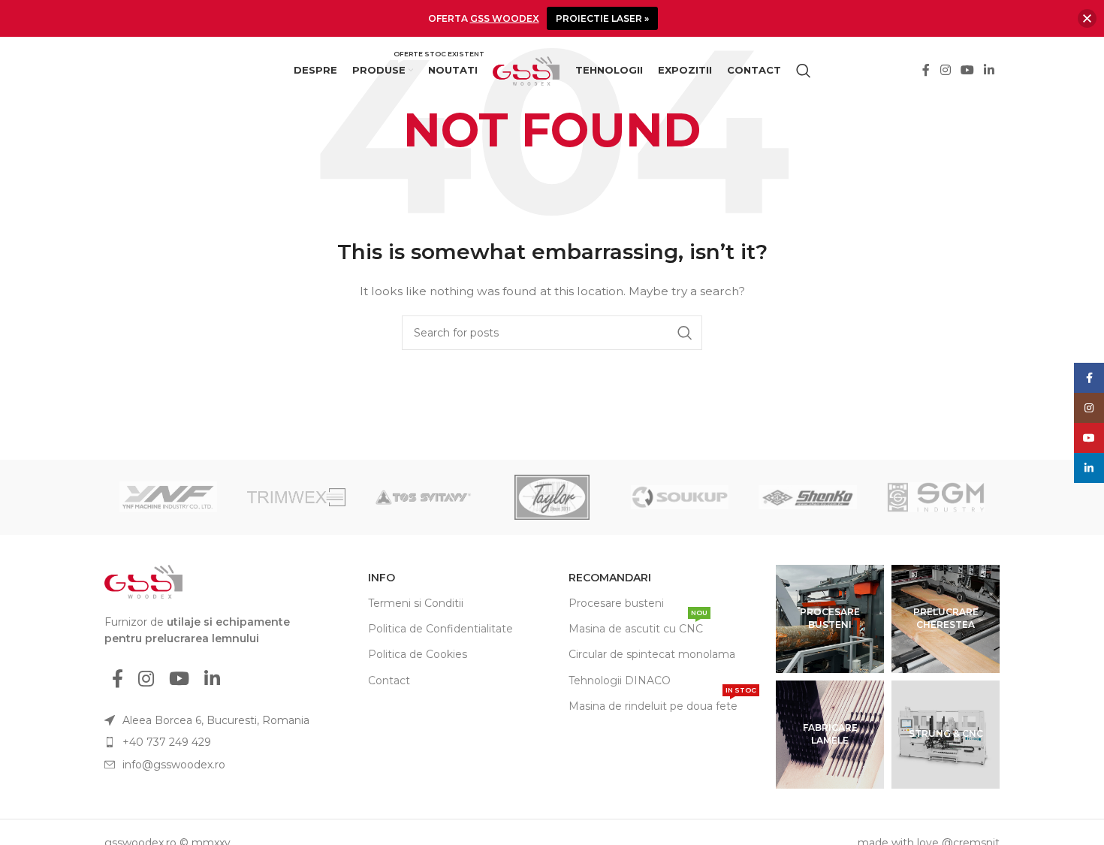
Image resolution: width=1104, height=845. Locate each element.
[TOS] (424, 497)
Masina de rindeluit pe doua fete (662, 703)
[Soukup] (680, 497)
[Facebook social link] (926, 71)
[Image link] (143, 580)
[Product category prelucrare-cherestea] (945, 619)
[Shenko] (807, 497)
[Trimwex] (296, 497)
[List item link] (216, 742)
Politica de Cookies (417, 654)
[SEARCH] (685, 332)
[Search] (804, 71)
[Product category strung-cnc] (945, 735)
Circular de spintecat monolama (652, 654)
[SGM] (936, 497)
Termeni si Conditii (415, 603)
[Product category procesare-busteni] (830, 619)
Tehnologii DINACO (620, 680)
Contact (389, 680)
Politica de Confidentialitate (440, 628)
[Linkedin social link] (989, 71)
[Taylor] (552, 497)
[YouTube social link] (967, 71)
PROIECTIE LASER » (602, 18)
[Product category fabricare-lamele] (830, 735)
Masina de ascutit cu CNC (638, 625)
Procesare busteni (616, 603)
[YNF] (168, 497)
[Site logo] (526, 70)
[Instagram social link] (945, 71)
